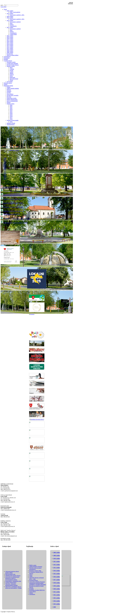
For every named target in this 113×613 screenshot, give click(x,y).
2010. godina (56, 558)
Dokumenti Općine (14, 150)
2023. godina (56, 598)
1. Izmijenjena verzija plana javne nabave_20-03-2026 (16, 218)
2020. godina (56, 588)
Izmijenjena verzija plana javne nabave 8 (13, 195)
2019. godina (56, 585)
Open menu (3, 6)
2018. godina (56, 582)
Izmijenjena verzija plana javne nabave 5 (13, 207)
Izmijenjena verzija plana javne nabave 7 (13, 199)
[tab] (5, 158)
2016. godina (56, 576)
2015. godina (56, 573)
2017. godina (56, 579)
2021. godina (56, 591)
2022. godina (56, 595)
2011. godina (56, 561)
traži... (2, 5)
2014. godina (56, 570)
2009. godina (56, 555)
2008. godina (56, 552)
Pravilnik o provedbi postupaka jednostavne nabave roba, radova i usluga (21, 187)
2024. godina (56, 601)
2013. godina (56, 567)
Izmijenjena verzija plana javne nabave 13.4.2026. (15, 222)
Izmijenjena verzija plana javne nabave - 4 (13, 211)
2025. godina (56, 604)
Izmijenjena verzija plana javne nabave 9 (13, 191)
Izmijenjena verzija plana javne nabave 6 (13, 203)
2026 (54, 607)
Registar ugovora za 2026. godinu (11, 214)
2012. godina (56, 564)
